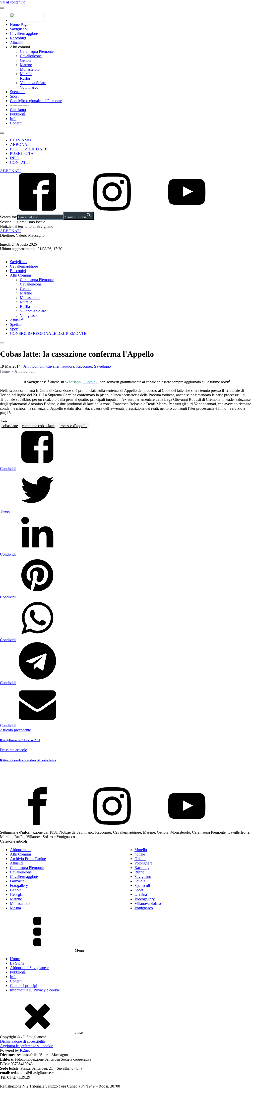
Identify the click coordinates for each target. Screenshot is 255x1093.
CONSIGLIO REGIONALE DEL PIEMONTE (48, 333)
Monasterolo (30, 69)
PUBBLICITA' (22, 153)
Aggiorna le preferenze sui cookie (26, 1046)
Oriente (140, 859)
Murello (26, 74)
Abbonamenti (20, 850)
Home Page (19, 24)
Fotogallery (19, 885)
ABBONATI (20, 144)
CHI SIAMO (20, 140)
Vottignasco (29, 87)
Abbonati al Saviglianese (29, 968)
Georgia (16, 894)
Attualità (16, 42)
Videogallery (144, 899)
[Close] (2, 133)
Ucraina (140, 894)
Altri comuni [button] (20, 47)
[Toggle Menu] (2, 8)
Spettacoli (17, 92)
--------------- (19, 105)
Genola (25, 60)
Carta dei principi (23, 985)
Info (13, 118)
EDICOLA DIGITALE (28, 149)
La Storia (17, 963)
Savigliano (18, 29)
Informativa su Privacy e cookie (35, 990)
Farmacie (17, 881)
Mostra (15, 908)
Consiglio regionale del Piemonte (36, 101)
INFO (14, 158)
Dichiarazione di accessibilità (23, 1041)
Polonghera (143, 863)
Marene (26, 65)
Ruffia (25, 78)
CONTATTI (20, 162)
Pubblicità (18, 114)
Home (5, 371)
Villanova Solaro (33, 83)
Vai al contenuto (12, 2)
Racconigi (18, 38)
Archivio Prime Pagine (28, 859)
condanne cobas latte (38, 426)
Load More (127, 775)
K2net (25, 1050)
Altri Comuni (20, 275)
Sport (14, 96)
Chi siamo (18, 110)
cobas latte (9, 426)
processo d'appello (73, 426)
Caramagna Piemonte (37, 51)
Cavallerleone (31, 56)
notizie (139, 854)
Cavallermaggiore (24, 33)
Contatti (16, 123)
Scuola (139, 881)
